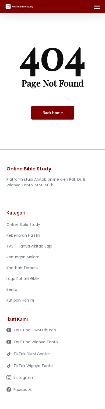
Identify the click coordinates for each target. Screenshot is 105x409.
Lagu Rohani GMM (23, 278)
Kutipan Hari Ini (20, 300)
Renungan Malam (23, 257)
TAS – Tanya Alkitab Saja (29, 246)
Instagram (23, 377)
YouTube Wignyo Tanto (35, 342)
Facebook (22, 389)
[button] (97, 6)
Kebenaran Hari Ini (23, 235)
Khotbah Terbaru (22, 268)
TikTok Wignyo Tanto (33, 365)
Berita (11, 289)
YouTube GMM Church (34, 330)
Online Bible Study (23, 224)
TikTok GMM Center (31, 354)
